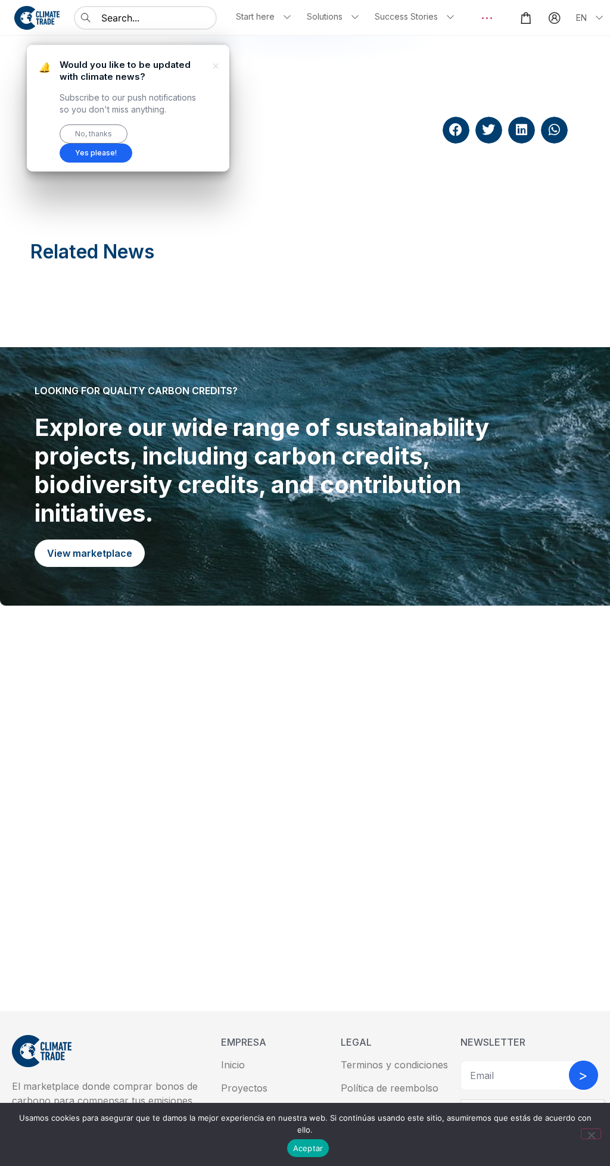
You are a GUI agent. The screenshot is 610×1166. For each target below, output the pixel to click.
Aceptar (308, 1148)
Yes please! (96, 152)
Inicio (233, 1065)
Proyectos (244, 1088)
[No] (591, 1133)
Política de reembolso (389, 1088)
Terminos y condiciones (394, 1065)
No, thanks (93, 133)
